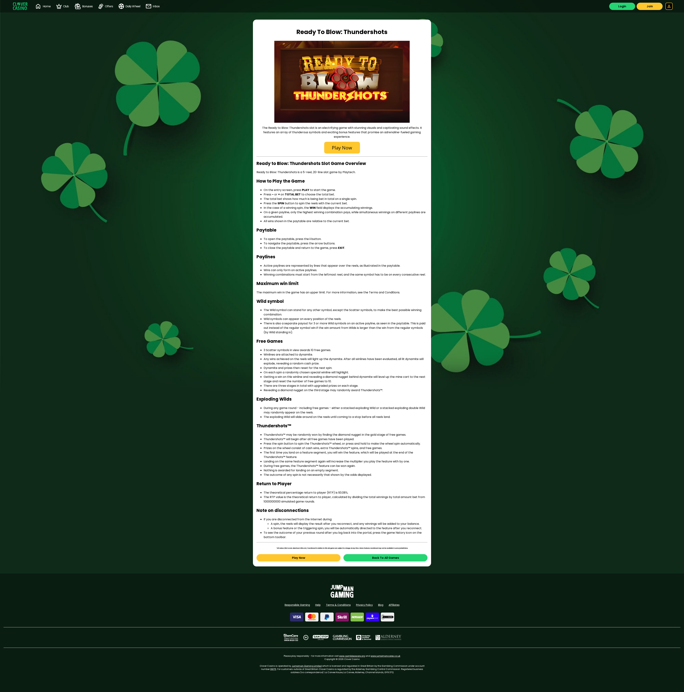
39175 (273, 669)
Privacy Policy (364, 605)
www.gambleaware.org (352, 655)
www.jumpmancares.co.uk (385, 655)
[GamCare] (291, 637)
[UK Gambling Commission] (342, 637)
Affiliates (394, 605)
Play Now (298, 558)
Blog (380, 605)
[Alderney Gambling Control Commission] (388, 637)
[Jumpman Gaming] (342, 597)
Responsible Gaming (297, 605)
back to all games (385, 558)
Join (650, 6)
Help (318, 605)
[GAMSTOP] (321, 637)
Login (622, 6)
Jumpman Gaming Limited (307, 665)
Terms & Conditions (338, 605)
